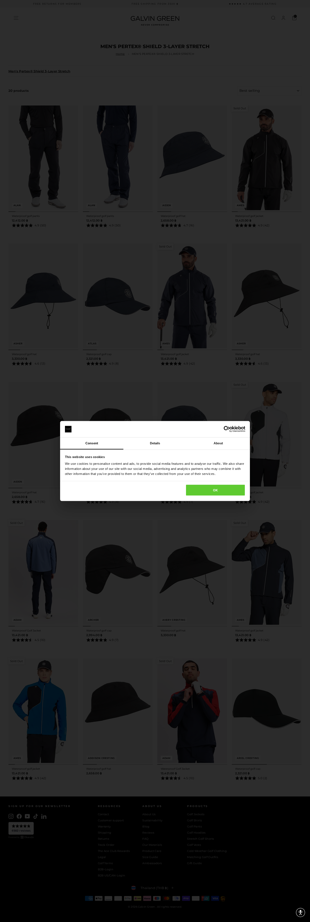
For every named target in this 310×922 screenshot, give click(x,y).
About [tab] (218, 443)
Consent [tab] (91, 443)
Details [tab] (155, 443)
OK (215, 490)
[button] (300, 912)
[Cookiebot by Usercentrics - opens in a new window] (226, 429)
